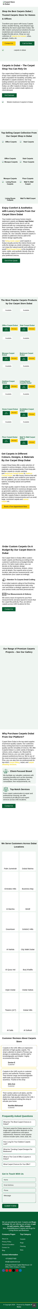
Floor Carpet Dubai (9, 437)
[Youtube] (6, 1270)
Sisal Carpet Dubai (13, 249)
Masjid (9, 1228)
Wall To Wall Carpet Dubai (27, 438)
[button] (6, 329)
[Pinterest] (17, 1270)
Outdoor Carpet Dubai (8, 382)
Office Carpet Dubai (10, 325)
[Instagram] (10, 1270)
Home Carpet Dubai (10, 409)
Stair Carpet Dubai (27, 325)
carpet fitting (15, 762)
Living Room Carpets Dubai (25, 382)
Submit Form (10, 1206)
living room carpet (12, 241)
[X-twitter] (13, 1270)
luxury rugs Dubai (26, 221)
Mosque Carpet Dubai (8, 354)
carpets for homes (19, 36)
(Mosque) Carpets (19, 1228)
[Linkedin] (20, 1270)
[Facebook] (3, 1270)
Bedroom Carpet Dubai (26, 354)
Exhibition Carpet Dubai (27, 410)
